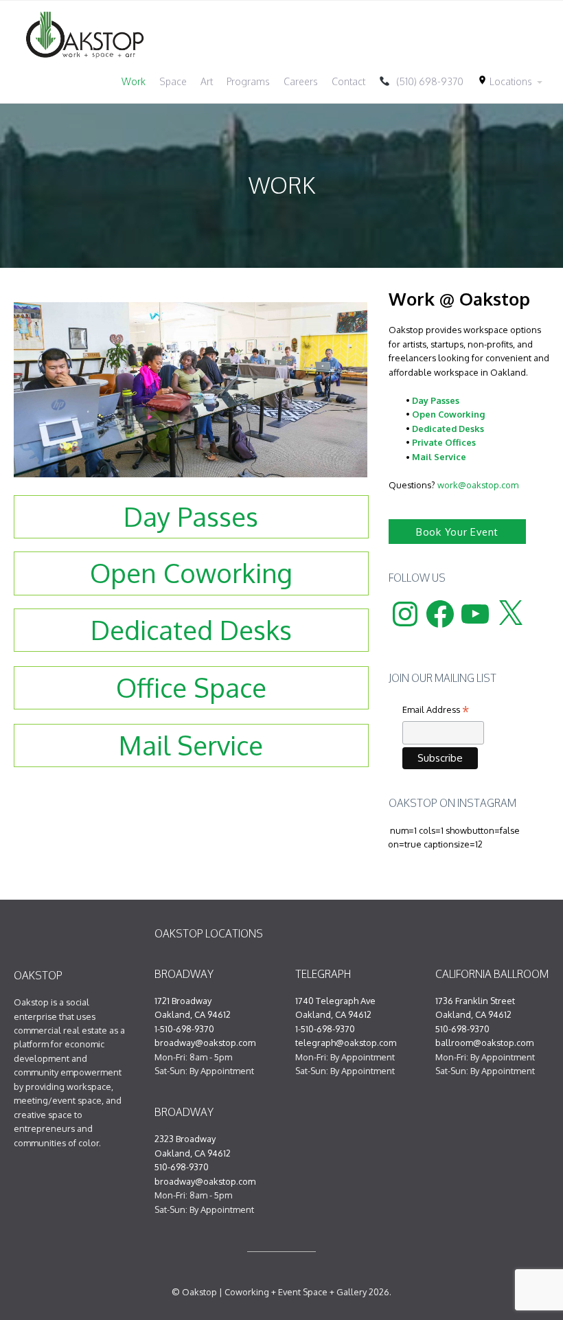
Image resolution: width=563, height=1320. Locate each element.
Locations (504, 81)
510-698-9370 (181, 1166)
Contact (348, 81)
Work (134, 81)
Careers (301, 81)
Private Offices (444, 442)
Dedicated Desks (448, 428)
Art (206, 81)
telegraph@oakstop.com (345, 1042)
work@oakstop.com (477, 484)
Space (173, 81)
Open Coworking (448, 414)
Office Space (191, 687)
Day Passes (435, 400)
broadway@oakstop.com (204, 1042)
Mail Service (439, 456)
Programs (248, 81)
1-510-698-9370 (184, 1028)
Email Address (435, 711)
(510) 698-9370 (426, 81)
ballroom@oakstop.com (484, 1042)
